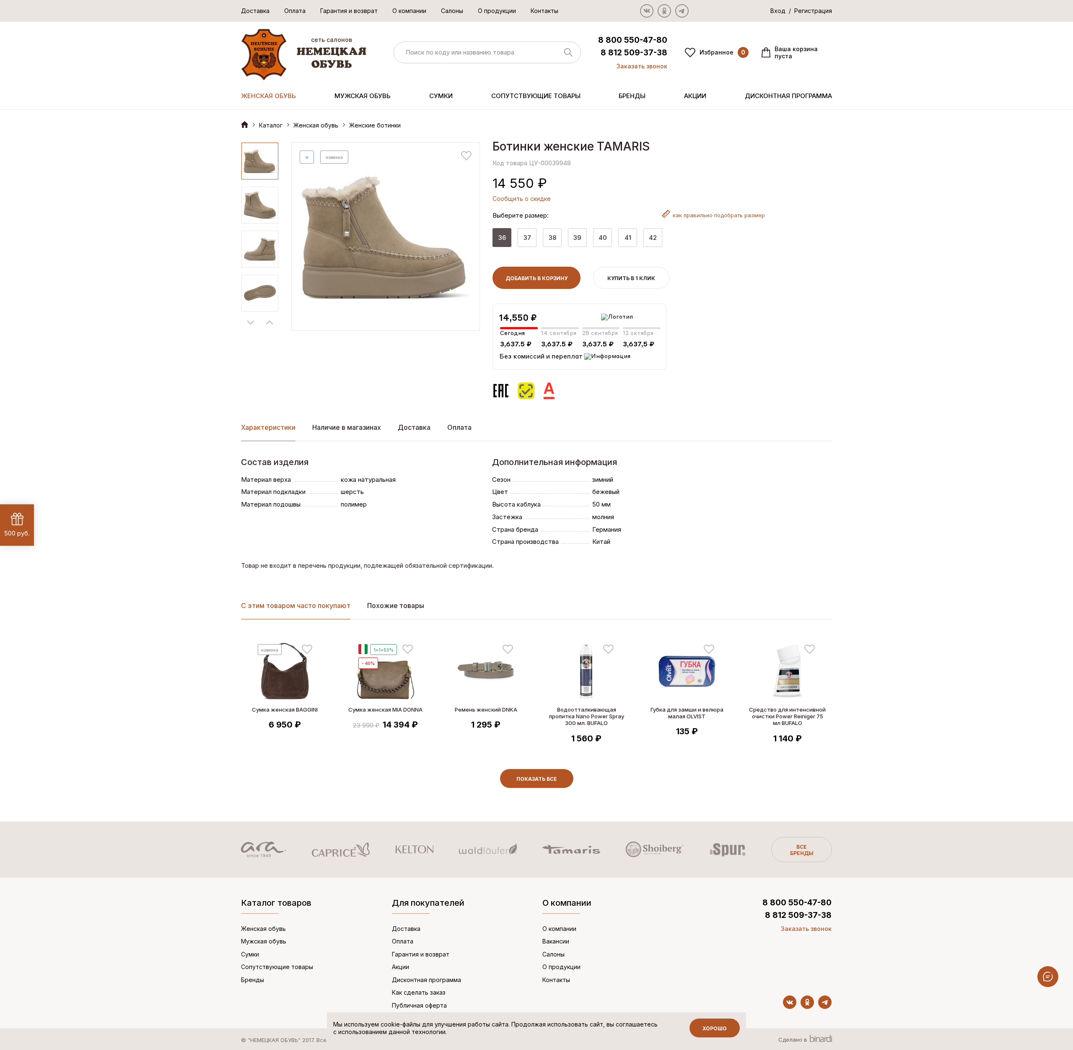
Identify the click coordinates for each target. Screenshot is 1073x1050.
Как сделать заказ (419, 992)
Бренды (632, 96)
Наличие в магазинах (346, 427)
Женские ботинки (375, 125)
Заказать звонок (642, 66)
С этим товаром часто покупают (295, 605)
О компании (409, 10)
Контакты (544, 10)
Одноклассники (664, 11)
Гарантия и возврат (349, 10)
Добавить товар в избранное (307, 649)
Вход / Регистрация (801, 10)
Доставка (255, 10)
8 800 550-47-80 (632, 40)
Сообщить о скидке (521, 198)
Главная (244, 124)
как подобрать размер (719, 215)
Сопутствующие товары (536, 96)
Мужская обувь (362, 96)
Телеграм (682, 11)
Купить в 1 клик (631, 278)
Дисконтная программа (788, 96)
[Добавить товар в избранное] (466, 156)
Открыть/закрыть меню (1047, 976)
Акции (695, 96)
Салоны (452, 10)
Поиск (568, 52)
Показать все (536, 779)
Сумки (441, 96)
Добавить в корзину (536, 278)
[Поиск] (487, 53)
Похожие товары (395, 605)
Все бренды (802, 850)
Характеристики (268, 427)
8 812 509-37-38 (634, 52)
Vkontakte (646, 11)
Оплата (295, 10)
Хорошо (714, 1028)
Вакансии (555, 941)
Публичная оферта (419, 1005)
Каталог (271, 125)
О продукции (497, 10)
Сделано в (793, 1039)
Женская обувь (268, 96)
